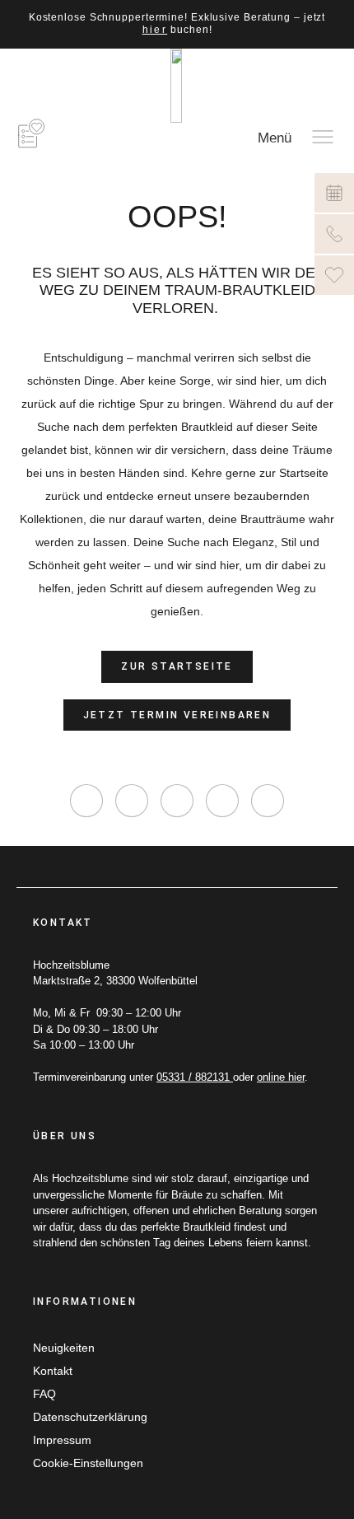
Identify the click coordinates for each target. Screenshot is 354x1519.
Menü (274, 138)
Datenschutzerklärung (90, 1416)
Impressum (62, 1440)
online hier (281, 1077)
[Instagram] (86, 800)
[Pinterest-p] (222, 800)
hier (155, 29)
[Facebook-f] (131, 800)
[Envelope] (267, 800)
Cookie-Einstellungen (88, 1463)
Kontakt (52, 1370)
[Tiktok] (177, 800)
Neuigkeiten (64, 1347)
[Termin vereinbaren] (334, 193)
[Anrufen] (334, 234)
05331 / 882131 (194, 1077)
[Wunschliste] (334, 275)
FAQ (44, 1393)
